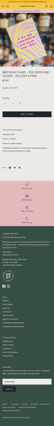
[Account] (45, 6)
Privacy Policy (8, 356)
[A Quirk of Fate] (27, 6)
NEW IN (6, 301)
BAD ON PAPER (11, 88)
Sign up (9, 389)
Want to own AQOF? (10, 319)
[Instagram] (8, 286)
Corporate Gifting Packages (13, 323)
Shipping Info (8, 341)
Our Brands (7, 312)
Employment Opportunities (13, 326)
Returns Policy (8, 345)
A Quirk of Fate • (13, 417)
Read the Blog (8, 315)
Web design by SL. (24, 417)
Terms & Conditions (10, 352)
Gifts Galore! (8, 304)
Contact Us (7, 349)
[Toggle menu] (3, 6)
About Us (6, 308)
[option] (27, 40)
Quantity (6, 98)
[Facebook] (4, 286)
